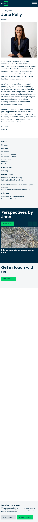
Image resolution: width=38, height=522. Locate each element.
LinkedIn (4, 129)
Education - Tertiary (9, 156)
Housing (4, 161)
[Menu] (34, 3)
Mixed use (5, 164)
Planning (4, 171)
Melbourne (5, 145)
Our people (8, 11)
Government (6, 159)
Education (5, 152)
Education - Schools (9, 154)
